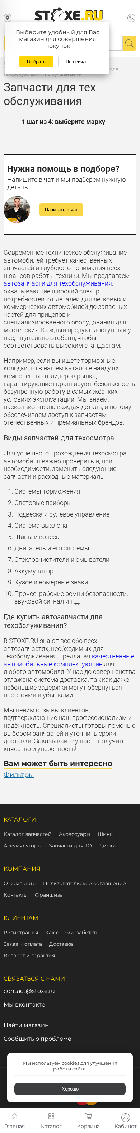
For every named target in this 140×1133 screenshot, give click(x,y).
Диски (107, 845)
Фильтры (19, 775)
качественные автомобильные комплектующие (69, 660)
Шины (106, 834)
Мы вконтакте (24, 1004)
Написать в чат (61, 209)
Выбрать (36, 61)
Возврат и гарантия (29, 955)
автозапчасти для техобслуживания (58, 283)
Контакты (16, 895)
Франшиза (49, 895)
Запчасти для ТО (70, 845)
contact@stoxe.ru (29, 991)
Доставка (61, 944)
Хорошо (70, 1089)
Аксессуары (74, 834)
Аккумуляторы (23, 845)
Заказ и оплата (23, 944)
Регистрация (21, 932)
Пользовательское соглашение (84, 883)
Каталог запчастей (28, 834)
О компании (20, 883)
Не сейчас (77, 61)
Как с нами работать (71, 932)
